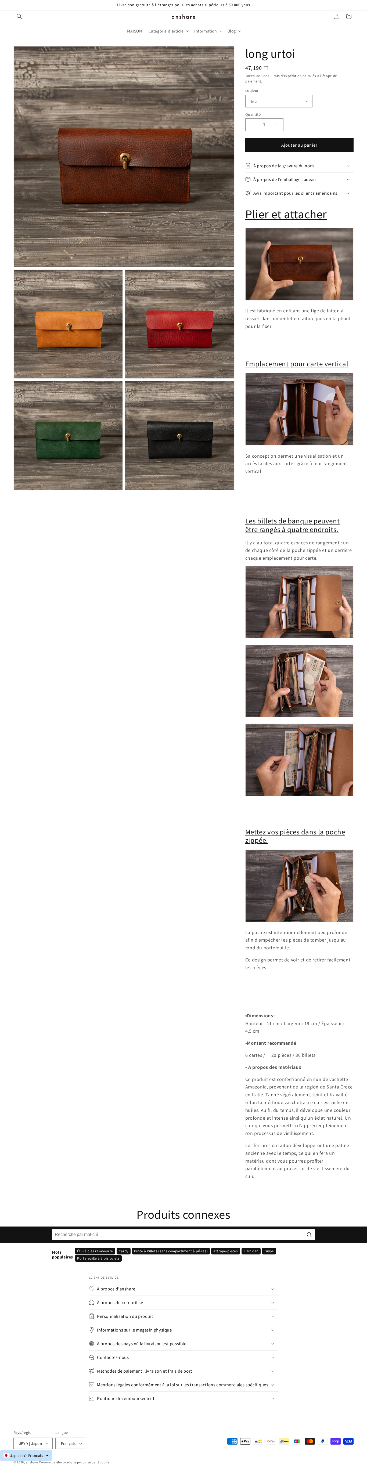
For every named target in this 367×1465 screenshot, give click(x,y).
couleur (252, 90)
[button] (19, 16)
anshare (32, 1462)
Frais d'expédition (286, 75)
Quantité (253, 114)
